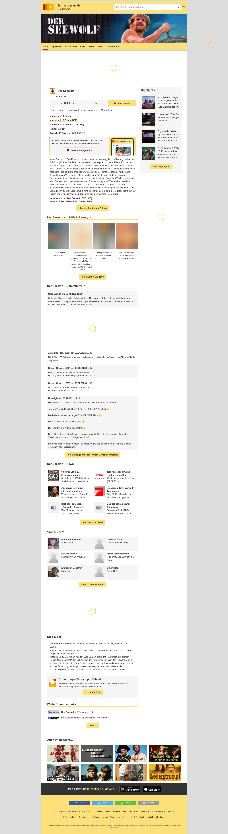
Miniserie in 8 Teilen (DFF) (63, 120)
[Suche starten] (178, 7)
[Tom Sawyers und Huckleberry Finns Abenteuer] (97, 772)
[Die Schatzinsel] (131, 753)
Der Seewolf (64, 9)
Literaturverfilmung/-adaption (81, 110)
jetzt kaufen (124, 103)
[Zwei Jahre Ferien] (63, 753)
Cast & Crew (55, 531)
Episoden (56, 46)
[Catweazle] (131, 772)
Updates (98, 811)
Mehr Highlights (161, 166)
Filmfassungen (57, 129)
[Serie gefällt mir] (67, 103)
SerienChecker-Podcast (115, 811)
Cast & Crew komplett (92, 584)
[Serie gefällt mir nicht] (96, 103)
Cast (82, 46)
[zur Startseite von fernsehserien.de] (48, 7)
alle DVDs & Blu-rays (93, 277)
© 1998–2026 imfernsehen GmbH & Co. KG (73, 811)
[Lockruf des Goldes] (97, 753)
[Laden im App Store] (152, 789)
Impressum (169, 811)
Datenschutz (70, 817)
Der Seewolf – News (60, 463)
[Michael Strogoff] (165, 753)
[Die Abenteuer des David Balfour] (63, 772)
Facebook (140, 817)
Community (112, 46)
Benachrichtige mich (81, 150)
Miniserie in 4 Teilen (60, 116)
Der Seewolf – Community (64, 286)
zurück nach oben (155, 817)
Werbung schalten (118, 817)
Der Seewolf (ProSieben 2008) (77, 201)
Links (131, 817)
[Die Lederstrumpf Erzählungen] (165, 772)
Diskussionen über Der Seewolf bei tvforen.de (84, 717)
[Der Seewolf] (122, 146)
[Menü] (183, 7)
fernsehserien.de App (100, 789)
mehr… (92, 725)
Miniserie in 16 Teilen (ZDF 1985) (67, 124)
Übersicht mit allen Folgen (93, 208)
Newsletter (133, 811)
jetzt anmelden (92, 692)
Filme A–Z (156, 811)
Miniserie (105, 110)
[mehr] (113, 194)
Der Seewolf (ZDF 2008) (79, 198)
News (91, 46)
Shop (100, 46)
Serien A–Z (145, 811)
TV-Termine (71, 46)
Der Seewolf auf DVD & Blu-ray (67, 217)
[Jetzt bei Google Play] (130, 789)
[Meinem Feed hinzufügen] (52, 91)
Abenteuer (56, 110)
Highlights (148, 90)
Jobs (105, 817)
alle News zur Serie (93, 522)
